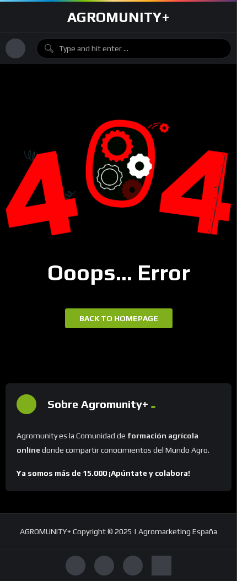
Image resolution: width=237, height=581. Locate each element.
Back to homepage (118, 318)
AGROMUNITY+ (118, 17)
